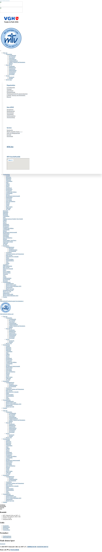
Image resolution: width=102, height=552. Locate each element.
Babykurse (8, 177)
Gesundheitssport (10, 247)
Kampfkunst (9, 188)
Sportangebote (6, 174)
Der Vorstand (12, 57)
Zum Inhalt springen (5, 0)
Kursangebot (6, 245)
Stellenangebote (12, 70)
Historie (11, 63)
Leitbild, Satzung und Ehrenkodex (17, 62)
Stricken (8, 202)
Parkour (8, 194)
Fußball (8, 184)
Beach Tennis (9, 206)
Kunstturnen (9, 190)
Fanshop (5, 297)
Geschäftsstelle (12, 55)
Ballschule (8, 179)
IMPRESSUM (31, 547)
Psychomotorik (12, 251)
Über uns (5, 52)
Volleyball (8, 208)
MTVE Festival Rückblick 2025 (13, 286)
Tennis (7, 205)
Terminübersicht (10, 283)
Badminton (8, 178)
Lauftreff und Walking (11, 192)
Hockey (8, 185)
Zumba (7, 263)
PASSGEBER (14, 550)
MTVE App (9, 79)
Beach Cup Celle (10, 289)
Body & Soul (9, 255)
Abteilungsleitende (13, 61)
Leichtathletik (9, 193)
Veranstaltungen (7, 282)
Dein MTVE (9, 65)
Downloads (11, 74)
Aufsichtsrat (12, 58)
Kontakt (11, 78)
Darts (7, 182)
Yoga (7, 262)
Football (8, 175)
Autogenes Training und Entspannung (15, 254)
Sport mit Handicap (10, 201)
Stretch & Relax (10, 259)
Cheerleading (9, 181)
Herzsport (11, 248)
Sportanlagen (12, 69)
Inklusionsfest (9, 287)
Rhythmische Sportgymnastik (13, 196)
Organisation (9, 54)
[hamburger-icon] (0, 50)
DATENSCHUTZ (42, 547)
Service (7, 75)
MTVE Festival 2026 (11, 284)
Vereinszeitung (12, 71)
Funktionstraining (13, 249)
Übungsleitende (12, 59)
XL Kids (8, 209)
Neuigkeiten (12, 66)
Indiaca (7, 186)
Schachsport (9, 198)
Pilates (7, 258)
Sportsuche (11, 77)
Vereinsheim (12, 73)
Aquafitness (9, 252)
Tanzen (7, 204)
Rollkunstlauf (9, 197)
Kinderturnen (9, 189)
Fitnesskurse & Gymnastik (12, 256)
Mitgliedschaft (12, 67)
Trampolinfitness (10, 260)
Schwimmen (9, 200)
